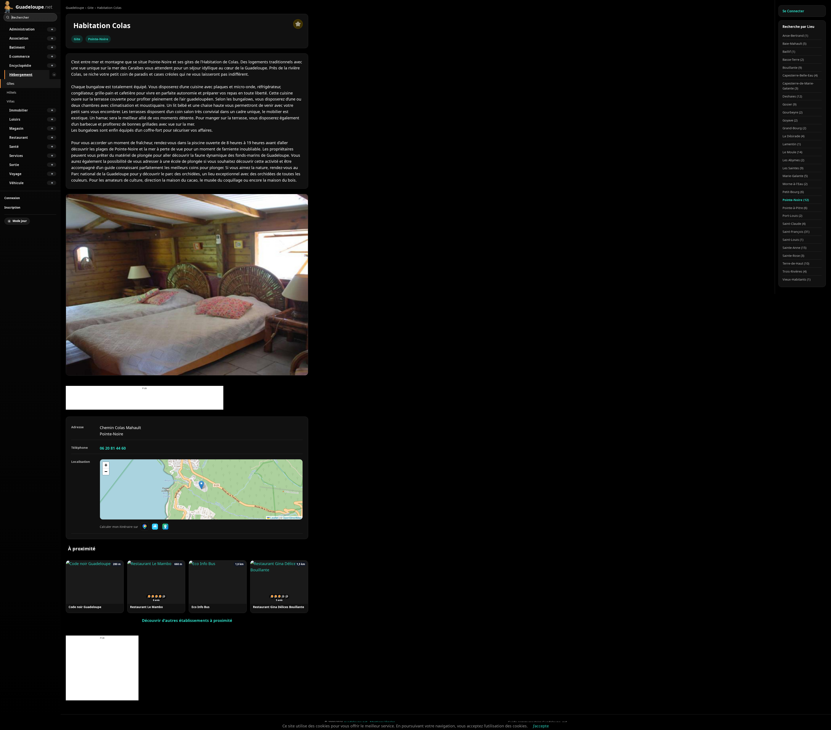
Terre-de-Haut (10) (796, 263)
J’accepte (541, 725)
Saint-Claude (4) (794, 224)
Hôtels (11, 92)
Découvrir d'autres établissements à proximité (187, 620)
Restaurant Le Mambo (146, 607)
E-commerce (19, 56)
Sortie (14, 165)
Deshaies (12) (792, 96)
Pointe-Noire (98, 39)
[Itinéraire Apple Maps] (165, 526)
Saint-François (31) (796, 232)
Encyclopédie (20, 65)
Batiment (17, 47)
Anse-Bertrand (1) (795, 36)
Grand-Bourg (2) (794, 128)
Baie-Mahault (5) (794, 44)
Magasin (16, 128)
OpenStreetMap (292, 517)
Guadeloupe (75, 7)
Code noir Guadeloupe (85, 607)
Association (18, 38)
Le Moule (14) (792, 152)
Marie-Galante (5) (795, 176)
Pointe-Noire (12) (796, 200)
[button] (201, 485)
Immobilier (18, 110)
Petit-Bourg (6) (793, 192)
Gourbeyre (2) (792, 112)
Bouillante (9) (792, 67)
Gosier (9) (789, 104)
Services (16, 155)
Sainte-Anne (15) (794, 248)
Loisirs (14, 119)
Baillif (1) (789, 52)
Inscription (12, 207)
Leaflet (274, 517)
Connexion (12, 198)
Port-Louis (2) (792, 216)
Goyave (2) (790, 120)
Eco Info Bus (200, 607)
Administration (22, 29)
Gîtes (10, 83)
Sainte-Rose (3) (793, 256)
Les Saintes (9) (793, 168)
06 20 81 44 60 (113, 448)
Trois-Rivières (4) (795, 271)
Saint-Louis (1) (793, 240)
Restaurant (18, 137)
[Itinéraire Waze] (155, 526)
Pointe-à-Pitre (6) (795, 208)
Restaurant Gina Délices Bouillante (278, 607)
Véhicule (16, 183)
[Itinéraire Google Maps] (144, 526)
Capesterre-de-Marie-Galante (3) (798, 85)
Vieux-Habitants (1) (796, 279)
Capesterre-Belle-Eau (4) (800, 75)
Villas (10, 101)
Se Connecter (793, 11)
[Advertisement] (144, 400)
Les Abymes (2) (793, 160)
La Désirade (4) (793, 136)
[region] (201, 489)
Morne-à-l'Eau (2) (795, 184)
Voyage (15, 174)
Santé (14, 146)
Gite (90, 7)
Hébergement (20, 74)
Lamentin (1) (792, 144)
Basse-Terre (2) (793, 60)
